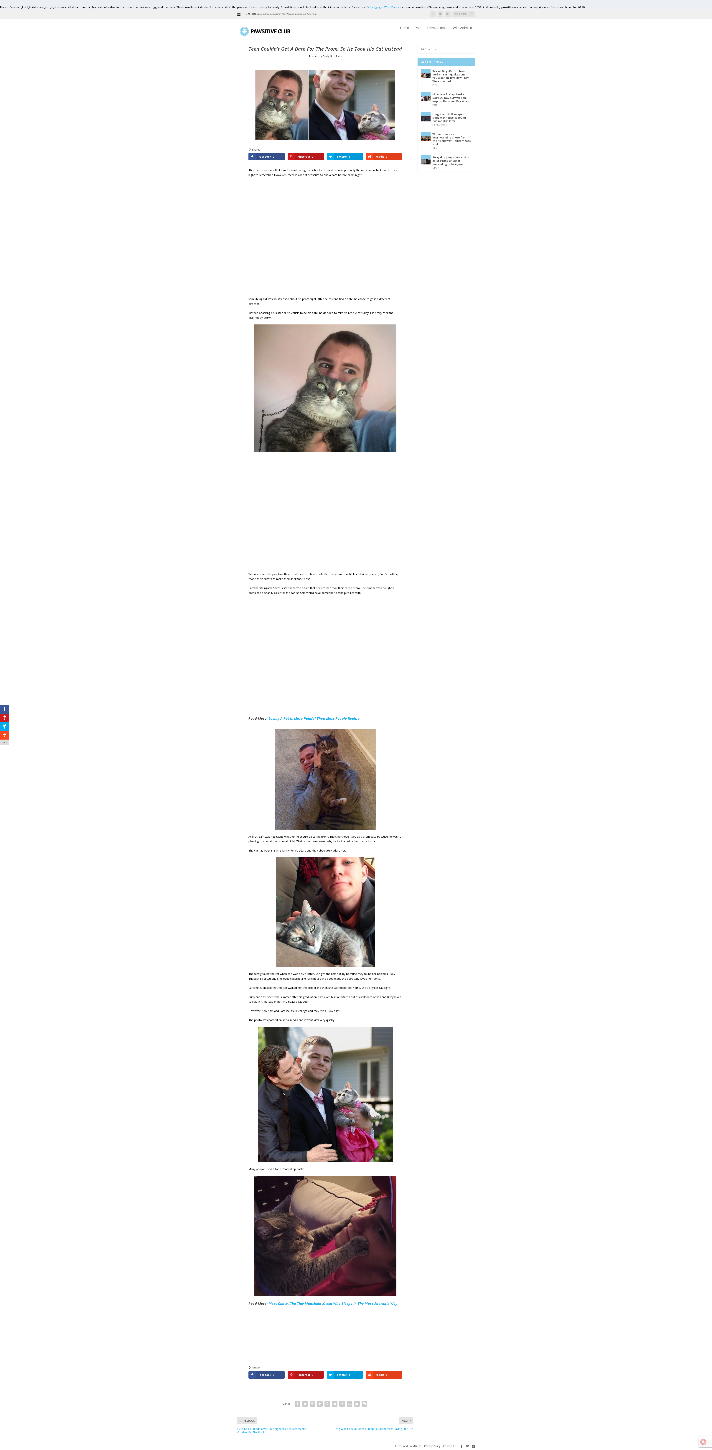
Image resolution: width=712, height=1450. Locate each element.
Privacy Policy (432, 1446)
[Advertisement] (325, 241)
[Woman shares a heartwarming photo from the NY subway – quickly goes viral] (426, 136)
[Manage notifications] (703, 1442)
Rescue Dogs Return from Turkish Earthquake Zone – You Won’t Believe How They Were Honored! (450, 76)
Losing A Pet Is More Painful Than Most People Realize (314, 718)
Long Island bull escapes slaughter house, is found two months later (449, 118)
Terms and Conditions (408, 1446)
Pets (418, 28)
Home (404, 28)
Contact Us (449, 1446)
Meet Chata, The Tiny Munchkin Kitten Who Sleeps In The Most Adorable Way (333, 1303)
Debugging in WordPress (383, 7)
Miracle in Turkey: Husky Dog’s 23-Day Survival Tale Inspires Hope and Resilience (450, 98)
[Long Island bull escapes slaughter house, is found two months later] (426, 116)
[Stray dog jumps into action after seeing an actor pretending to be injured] (426, 159)
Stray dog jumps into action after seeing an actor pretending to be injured (450, 161)
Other (435, 148)
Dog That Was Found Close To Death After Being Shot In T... (287, 14)
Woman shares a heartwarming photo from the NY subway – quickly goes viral (451, 139)
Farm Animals (437, 28)
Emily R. (328, 56)
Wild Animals (462, 28)
